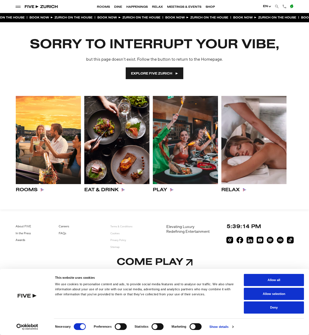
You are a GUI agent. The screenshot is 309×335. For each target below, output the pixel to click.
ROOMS (27, 190)
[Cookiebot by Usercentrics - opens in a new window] (27, 327)
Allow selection (274, 294)
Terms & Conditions (121, 226)
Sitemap (115, 247)
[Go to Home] (41, 6)
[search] (277, 6)
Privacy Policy (118, 240)
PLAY (160, 190)
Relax (157, 7)
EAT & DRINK (101, 190)
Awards (20, 240)
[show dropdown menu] (18, 6)
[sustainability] (291, 6)
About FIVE (23, 226)
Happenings (137, 7)
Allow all (274, 280)
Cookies (115, 233)
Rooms (103, 7)
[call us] (284, 6)
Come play (150, 262)
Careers (64, 226)
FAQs (62, 233)
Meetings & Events (184, 7)
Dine (118, 7)
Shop (210, 7)
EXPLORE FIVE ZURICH (151, 73)
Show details (218, 326)
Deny (274, 307)
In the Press (23, 233)
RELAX (230, 190)
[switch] (121, 326)
